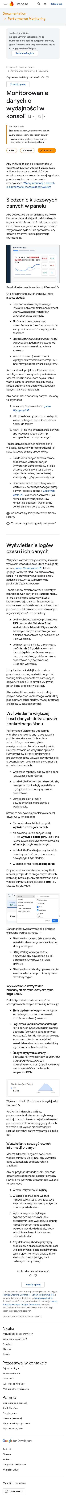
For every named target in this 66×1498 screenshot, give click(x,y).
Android (27, 150)
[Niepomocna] (47, 77)
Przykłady (7, 1344)
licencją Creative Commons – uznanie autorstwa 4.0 (28, 1294)
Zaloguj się (56, 3)
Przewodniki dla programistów (18, 1333)
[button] (33, 515)
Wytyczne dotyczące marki (16, 1423)
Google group (10, 1413)
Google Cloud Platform (14, 1464)
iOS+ (11, 150)
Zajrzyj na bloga (11, 1368)
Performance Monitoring (26, 19)
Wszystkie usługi (11, 1469)
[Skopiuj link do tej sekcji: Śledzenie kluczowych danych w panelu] (49, 206)
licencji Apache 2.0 (43, 1298)
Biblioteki (7, 1349)
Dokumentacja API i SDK (15, 1338)
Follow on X (8, 1378)
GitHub (6, 1354)
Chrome (7, 1454)
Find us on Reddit (11, 1373)
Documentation (14, 14)
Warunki (7, 1483)
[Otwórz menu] (5, 4)
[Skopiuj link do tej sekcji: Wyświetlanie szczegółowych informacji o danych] (39, 1148)
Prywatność (20, 1483)
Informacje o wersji (12, 1418)
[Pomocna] (42, 77)
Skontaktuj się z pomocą (15, 1402)
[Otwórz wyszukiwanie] (39, 4)
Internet (48, 150)
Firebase (10, 67)
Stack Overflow (10, 1408)
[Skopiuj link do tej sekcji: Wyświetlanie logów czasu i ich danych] (52, 552)
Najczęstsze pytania (13, 1428)
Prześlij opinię (17, 84)
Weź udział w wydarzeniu (16, 1388)
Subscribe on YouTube (14, 1383)
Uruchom (43, 71)
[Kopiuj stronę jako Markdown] (40, 116)
